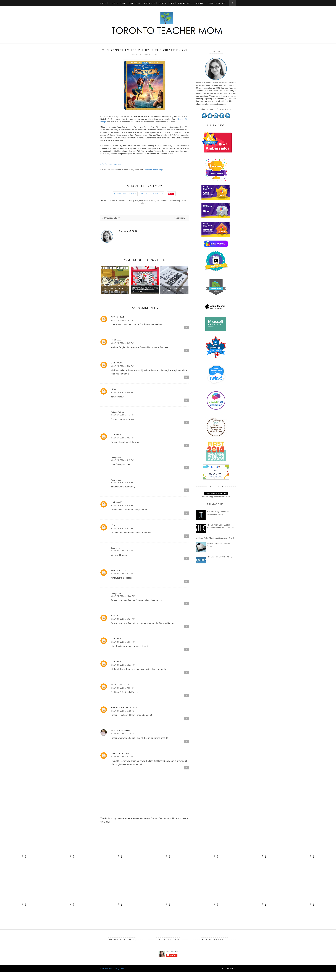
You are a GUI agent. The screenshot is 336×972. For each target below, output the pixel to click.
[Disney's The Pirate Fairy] (144, 111)
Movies (152, 200)
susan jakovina (120, 684)
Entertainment (122, 200)
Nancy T (116, 616)
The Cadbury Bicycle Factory (219, 557)
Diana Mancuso (128, 231)
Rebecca (116, 340)
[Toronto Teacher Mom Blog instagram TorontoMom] (216, 118)
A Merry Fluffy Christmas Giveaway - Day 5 (215, 538)
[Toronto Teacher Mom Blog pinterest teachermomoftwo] (222, 118)
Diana (198, 83)
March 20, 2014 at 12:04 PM (123, 642)
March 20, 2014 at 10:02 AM (123, 596)
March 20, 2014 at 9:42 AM (122, 574)
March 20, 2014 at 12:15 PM (123, 665)
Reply (186, 327)
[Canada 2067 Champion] (216, 410)
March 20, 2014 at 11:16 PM (122, 711)
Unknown (117, 363)
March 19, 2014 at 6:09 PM (122, 392)
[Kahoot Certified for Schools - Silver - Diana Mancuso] (215, 217)
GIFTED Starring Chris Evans (171, 289)
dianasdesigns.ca (218, 104)
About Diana (207, 109)
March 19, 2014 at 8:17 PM (122, 460)
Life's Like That (117, 3)
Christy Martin (120, 753)
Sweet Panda (119, 570)
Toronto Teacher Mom (161, 818)
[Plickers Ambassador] (216, 271)
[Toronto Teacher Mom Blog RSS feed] (227, 118)
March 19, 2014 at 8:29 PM (122, 505)
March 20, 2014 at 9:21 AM (122, 551)
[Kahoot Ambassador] (216, 181)
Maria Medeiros (120, 730)
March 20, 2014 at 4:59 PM (122, 688)
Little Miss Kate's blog (153, 170)
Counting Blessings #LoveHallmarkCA (143, 289)
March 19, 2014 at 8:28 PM (122, 482)
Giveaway (143, 200)
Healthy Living (166, 3)
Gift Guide (149, 3)
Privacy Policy (119, 969)
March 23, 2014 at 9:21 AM (122, 757)
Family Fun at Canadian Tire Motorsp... (111, 289)
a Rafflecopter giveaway (110, 164)
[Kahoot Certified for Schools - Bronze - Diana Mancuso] (215, 236)
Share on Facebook (126, 194)
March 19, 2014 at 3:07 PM (122, 343)
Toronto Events (162, 200)
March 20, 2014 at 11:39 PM (122, 734)
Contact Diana (224, 109)
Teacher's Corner (216, 3)
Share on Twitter (154, 194)
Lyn (113, 525)
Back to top (228, 969)
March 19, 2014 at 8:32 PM (122, 528)
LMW (113, 389)
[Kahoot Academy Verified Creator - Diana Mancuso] (216, 152)
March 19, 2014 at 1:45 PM (122, 320)
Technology (184, 3)
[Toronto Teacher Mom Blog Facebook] (204, 118)
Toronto (199, 3)
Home (103, 3)
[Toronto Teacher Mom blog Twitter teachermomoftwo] (210, 118)
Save (172, 194)
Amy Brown (118, 317)
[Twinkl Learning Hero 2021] (216, 386)
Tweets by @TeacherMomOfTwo (216, 497)
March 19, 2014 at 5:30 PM (122, 366)
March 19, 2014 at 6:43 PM (122, 415)
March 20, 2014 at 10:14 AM (123, 619)
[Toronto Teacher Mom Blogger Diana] (216, 80)
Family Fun (134, 3)
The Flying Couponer (124, 707)
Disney (112, 200)
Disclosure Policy (106, 969)
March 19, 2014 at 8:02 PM (122, 438)
